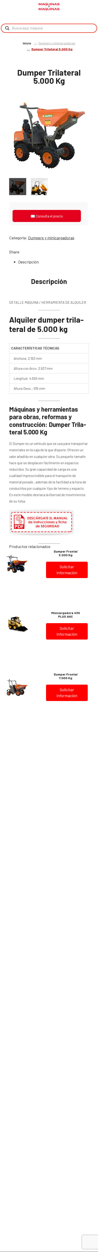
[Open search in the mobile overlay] (49, 28)
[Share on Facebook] (23, 251)
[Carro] (91, 7)
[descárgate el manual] (41, 536)
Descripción (28, 261)
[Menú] (9, 7)
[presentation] (4, 134)
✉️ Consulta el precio (47, 216)
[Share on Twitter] (30, 251)
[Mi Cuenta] (84, 7)
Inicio (27, 43)
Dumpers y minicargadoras (57, 43)
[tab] (53, 262)
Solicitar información (67, 569)
